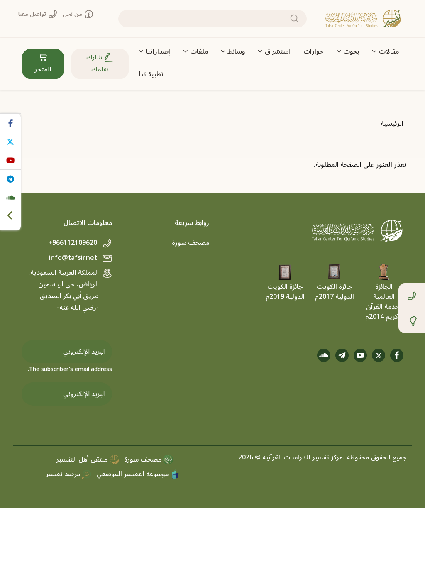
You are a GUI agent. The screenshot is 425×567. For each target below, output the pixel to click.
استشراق (277, 51)
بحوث (351, 51)
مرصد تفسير (64, 474)
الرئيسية (392, 124)
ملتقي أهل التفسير (82, 459)
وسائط (236, 51)
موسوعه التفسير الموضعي (133, 474)
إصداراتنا (158, 51)
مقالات (389, 51)
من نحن (73, 14)
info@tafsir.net (74, 258)
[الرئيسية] (363, 19)
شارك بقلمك (97, 63)
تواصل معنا (33, 14)
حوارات (313, 51)
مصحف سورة (190, 243)
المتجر (42, 69)
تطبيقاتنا (151, 74)
